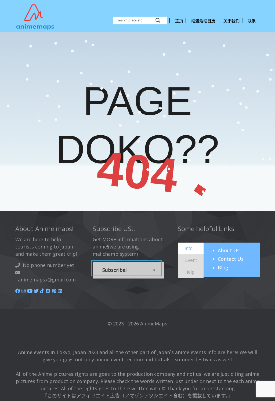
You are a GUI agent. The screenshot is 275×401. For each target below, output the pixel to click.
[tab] (191, 248)
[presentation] (188, 248)
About (229, 250)
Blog (223, 267)
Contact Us (231, 259)
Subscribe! (114, 270)
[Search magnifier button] (158, 20)
